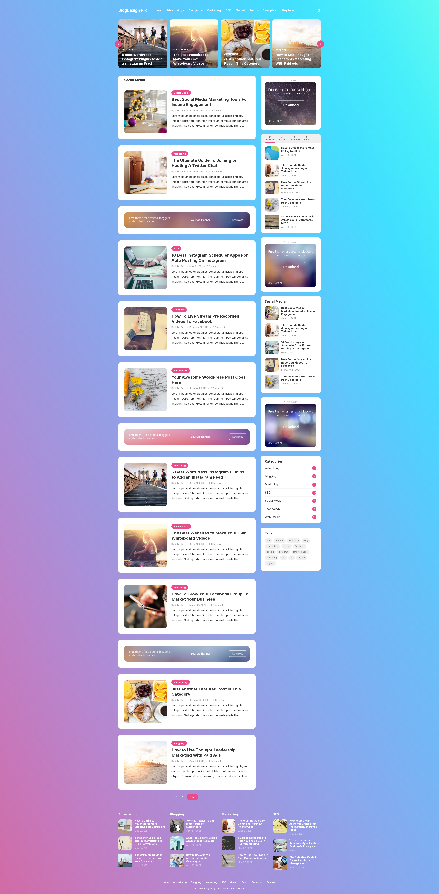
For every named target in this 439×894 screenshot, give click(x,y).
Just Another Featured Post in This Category (191, 61)
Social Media (129, 49)
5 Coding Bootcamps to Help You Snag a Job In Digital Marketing (252, 840)
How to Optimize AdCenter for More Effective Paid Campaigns (150, 823)
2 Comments (215, 171)
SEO (176, 248)
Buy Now (271, 882)
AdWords (279, 540)
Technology (272, 509)
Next (192, 797)
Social (233, 882)
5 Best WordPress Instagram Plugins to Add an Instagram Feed (207, 475)
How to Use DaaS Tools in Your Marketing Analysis (253, 856)
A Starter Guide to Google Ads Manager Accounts (201, 839)
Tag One (302, 557)
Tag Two (270, 563)
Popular (270, 139)
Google (270, 552)
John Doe (180, 110)
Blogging (229, 49)
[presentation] (118, 43)
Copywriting (272, 546)
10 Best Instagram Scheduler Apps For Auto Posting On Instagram (209, 258)
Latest (281, 139)
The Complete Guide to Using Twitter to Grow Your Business (148, 858)
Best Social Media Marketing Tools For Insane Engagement (209, 102)
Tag (291, 557)
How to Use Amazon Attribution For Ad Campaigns (198, 858)
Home (166, 882)
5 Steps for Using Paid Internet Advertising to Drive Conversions (148, 840)
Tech (244, 882)
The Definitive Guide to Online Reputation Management (303, 860)
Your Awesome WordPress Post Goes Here (208, 380)
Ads (268, 540)
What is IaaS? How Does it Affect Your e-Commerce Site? (295, 59)
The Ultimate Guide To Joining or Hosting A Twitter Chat (204, 163)
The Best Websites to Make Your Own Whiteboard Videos (139, 59)
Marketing (180, 153)
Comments (294, 139)
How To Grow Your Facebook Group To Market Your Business (209, 596)
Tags (306, 139)
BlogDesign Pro (133, 10)
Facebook (300, 546)
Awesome (294, 540)
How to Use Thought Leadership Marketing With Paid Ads (242, 59)
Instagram (284, 552)
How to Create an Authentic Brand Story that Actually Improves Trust (303, 825)
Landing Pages (300, 552)
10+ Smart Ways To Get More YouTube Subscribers (200, 823)
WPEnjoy (239, 888)
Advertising (179, 54)
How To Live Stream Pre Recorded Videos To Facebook (205, 319)
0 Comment (215, 110)
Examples (256, 882)
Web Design (272, 517)
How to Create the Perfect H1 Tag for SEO (297, 149)
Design (286, 546)
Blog (305, 540)
